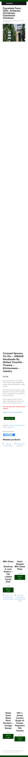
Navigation (9, 3)
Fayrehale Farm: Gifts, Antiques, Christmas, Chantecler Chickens (12, 13)
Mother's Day (11, 427)
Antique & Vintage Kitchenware (17, 425)
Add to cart (9, 418)
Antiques (5, 427)
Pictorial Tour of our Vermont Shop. (12, 412)
